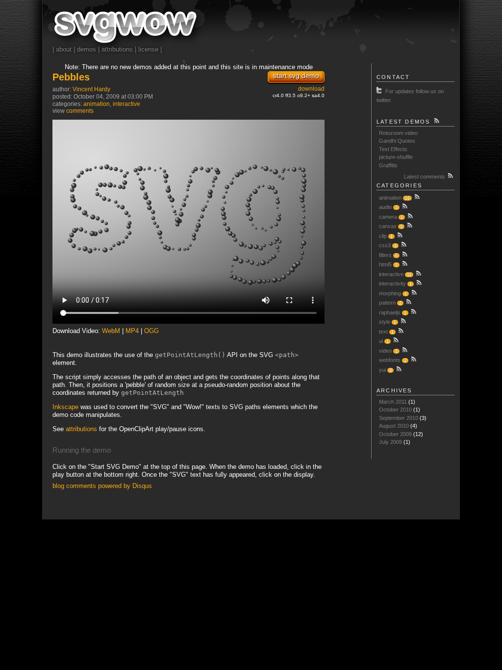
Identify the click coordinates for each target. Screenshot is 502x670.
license (148, 49)
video (385, 351)
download (311, 88)
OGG (151, 331)
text (383, 332)
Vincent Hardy (91, 89)
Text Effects (393, 149)
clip (383, 236)
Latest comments (425, 177)
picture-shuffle (396, 157)
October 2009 (395, 434)
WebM (111, 331)
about (64, 49)
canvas (388, 226)
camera (388, 217)
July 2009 (390, 442)
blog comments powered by (102, 486)
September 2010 (398, 418)
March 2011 (393, 402)
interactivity (392, 283)
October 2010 (395, 409)
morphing (390, 293)
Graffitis (388, 165)
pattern (387, 303)
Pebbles (71, 77)
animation (96, 104)
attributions (117, 49)
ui (381, 341)
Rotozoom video (398, 133)
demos (86, 49)
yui (382, 370)
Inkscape (65, 407)
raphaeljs (390, 312)
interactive (126, 104)
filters (385, 255)
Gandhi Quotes (397, 141)
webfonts (390, 360)
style (384, 322)
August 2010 (394, 426)
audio (385, 207)
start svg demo (296, 75)
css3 (385, 245)
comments (80, 110)
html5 (385, 264)
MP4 (132, 331)
